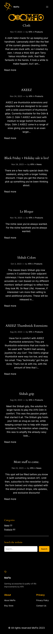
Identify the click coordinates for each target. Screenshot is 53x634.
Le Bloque (26, 211)
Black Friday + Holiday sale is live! (26, 158)
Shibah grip (26, 394)
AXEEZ (26, 90)
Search (44, 549)
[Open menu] (47, 6)
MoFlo (16, 7)
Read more (10, 70)
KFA (30, 32)
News (39, 164)
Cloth (26, 25)
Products (39, 32)
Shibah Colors (26, 257)
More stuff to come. (26, 462)
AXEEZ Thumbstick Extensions (27, 326)
